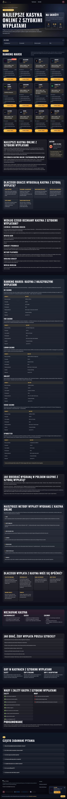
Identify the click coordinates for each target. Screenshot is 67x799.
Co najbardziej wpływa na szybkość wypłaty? (14, 763)
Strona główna (5, 7)
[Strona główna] (7, 2)
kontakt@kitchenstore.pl (10, 786)
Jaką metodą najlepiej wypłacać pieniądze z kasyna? (15, 745)
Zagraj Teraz (10, 79)
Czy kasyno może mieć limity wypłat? (12, 772)
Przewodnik (21, 43)
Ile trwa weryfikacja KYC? (10, 768)
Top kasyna (34, 1)
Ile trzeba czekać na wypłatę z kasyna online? (14, 750)
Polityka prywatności (43, 784)
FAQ (50, 43)
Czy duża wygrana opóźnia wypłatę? (12, 754)
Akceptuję (62, 796)
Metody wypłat (37, 43)
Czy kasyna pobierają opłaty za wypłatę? (13, 759)
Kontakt (39, 1)
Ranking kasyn (7, 43)
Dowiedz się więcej (32, 796)
